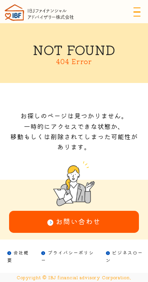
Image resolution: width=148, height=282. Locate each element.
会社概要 (18, 256)
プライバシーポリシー (67, 256)
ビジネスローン (124, 256)
